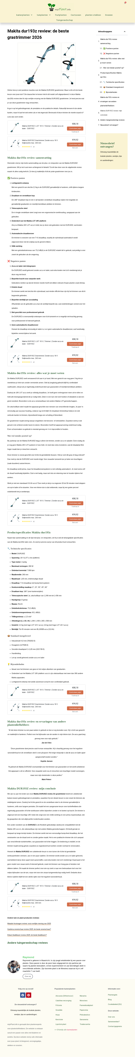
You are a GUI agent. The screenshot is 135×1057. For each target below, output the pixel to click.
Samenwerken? (114, 1022)
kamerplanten (23, 15)
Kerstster (59, 1020)
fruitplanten (61, 15)
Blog (110, 1000)
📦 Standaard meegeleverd (113, 87)
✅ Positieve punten (110, 49)
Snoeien (109, 15)
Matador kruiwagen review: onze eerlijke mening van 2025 (29, 923)
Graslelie (59, 1010)
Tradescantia (85, 1024)
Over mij (28, 976)
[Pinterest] (28, 995)
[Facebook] (22, 995)
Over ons (111, 1017)
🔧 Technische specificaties (113, 82)
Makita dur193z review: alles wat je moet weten (112, 61)
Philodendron (85, 1015)
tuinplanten (42, 15)
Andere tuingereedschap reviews (112, 120)
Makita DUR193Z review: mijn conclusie (111, 113)
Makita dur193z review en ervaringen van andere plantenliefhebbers (109, 101)
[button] (125, 31)
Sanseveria (84, 1020)
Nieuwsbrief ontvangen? (109, 125)
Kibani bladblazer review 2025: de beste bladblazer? (27, 935)
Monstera (83, 1001)
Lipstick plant (61, 1024)
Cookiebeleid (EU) (115, 1004)
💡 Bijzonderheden (110, 92)
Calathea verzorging (63, 1001)
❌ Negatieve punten (111, 54)
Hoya (58, 1015)
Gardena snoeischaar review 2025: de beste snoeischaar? (29, 929)
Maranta (83, 996)
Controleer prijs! (75, 128)
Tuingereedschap (64, 20)
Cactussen (76, 15)
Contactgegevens (115, 1026)
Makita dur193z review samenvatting (108, 41)
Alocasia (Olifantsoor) (64, 996)
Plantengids (112, 995)
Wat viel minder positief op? (113, 68)
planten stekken (93, 15)
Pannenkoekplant (86, 1005)
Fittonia (59, 1005)
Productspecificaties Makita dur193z (111, 75)
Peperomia (84, 1010)
